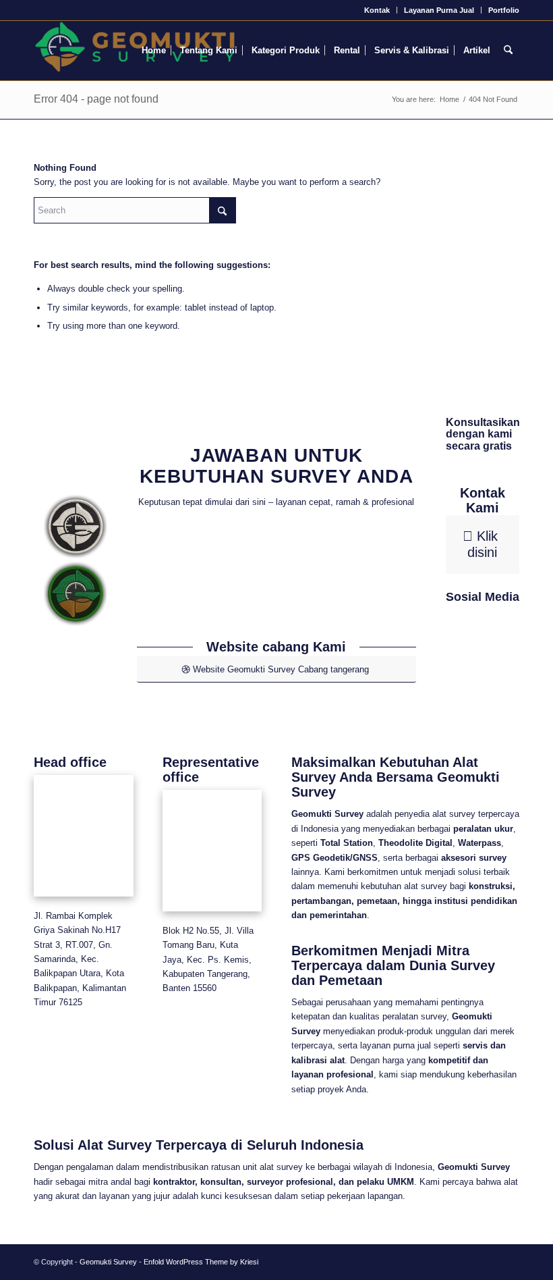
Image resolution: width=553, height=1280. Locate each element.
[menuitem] (377, 10)
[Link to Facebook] (483, 645)
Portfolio (503, 10)
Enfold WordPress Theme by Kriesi (201, 1262)
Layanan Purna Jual (439, 10)
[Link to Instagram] (483, 684)
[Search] (508, 50)
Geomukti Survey (108, 1262)
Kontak (377, 10)
